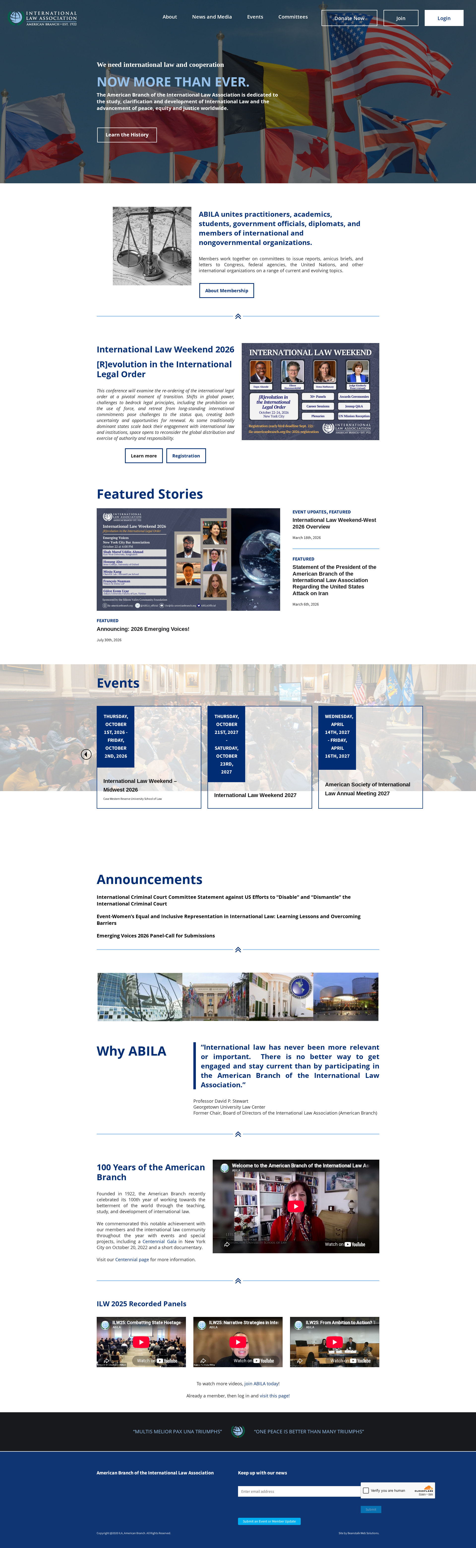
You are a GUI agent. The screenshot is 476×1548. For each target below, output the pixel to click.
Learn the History (127, 134)
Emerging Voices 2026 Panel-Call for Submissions (156, 935)
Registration (186, 456)
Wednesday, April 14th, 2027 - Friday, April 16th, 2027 (117, 736)
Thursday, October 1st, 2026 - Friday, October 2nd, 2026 (337, 736)
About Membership (226, 291)
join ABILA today (261, 1384)
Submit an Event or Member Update (269, 1521)
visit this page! (275, 1396)
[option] (149, 757)
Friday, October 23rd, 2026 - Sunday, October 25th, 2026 (226, 740)
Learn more (144, 456)
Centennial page (132, 1259)
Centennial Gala (159, 1241)
